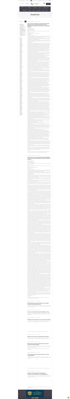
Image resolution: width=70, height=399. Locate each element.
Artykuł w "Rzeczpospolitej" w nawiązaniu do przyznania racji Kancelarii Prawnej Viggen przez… (37, 373)
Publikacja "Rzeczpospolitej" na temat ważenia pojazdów (39, 319)
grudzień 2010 (21, 112)
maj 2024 (20, 53)
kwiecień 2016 (21, 77)
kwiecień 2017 (21, 70)
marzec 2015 (21, 85)
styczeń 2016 (21, 79)
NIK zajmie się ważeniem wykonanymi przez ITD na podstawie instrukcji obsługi (38, 344)
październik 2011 (21, 108)
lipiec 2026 (21, 39)
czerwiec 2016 (21, 76)
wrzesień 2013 (21, 96)
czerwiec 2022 (21, 58)
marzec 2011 (21, 111)
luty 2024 (20, 54)
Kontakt (46, 10)
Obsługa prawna (29, 7)
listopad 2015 (21, 80)
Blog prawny (39, 7)
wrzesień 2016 (21, 74)
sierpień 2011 (21, 109)
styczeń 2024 (21, 55)
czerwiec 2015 (21, 83)
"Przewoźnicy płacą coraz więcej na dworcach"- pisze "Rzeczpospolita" (38, 355)
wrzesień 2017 (21, 67)
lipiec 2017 (21, 68)
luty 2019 (20, 61)
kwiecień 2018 (21, 64)
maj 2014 (20, 91)
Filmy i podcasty (38, 10)
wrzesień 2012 (21, 103)
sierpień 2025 (21, 46)
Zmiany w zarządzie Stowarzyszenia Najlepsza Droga (38, 312)
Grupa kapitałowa (35, 7)
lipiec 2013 (21, 97)
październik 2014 (21, 88)
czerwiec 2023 (21, 56)
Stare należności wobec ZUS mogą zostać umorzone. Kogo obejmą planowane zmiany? (23, 35)
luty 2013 (20, 100)
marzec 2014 (21, 92)
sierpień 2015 (21, 82)
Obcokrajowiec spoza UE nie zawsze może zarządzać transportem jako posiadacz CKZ (38, 303)
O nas (25, 7)
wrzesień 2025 (21, 45)
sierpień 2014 (21, 89)
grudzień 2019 (21, 59)
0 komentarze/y (35, 21)
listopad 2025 (21, 44)
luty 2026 (20, 42)
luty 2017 (20, 71)
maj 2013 (20, 98)
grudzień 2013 (21, 94)
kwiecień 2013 (21, 99)
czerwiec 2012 (21, 105)
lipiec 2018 (21, 62)
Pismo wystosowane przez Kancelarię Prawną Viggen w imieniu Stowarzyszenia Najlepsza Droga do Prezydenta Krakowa (38, 158)
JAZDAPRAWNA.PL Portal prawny (48, 3)
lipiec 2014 (21, 90)
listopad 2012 (21, 102)
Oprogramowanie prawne (45, 7)
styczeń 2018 (21, 65)
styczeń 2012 (21, 106)
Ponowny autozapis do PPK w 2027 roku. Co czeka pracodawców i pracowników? (23, 33)
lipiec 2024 (21, 52)
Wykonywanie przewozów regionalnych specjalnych (38, 336)
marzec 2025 (21, 49)
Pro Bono (43, 10)
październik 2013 (21, 95)
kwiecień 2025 (21, 48)
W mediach (34, 10)
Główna (22, 7)
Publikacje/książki (25, 10)
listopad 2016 (21, 73)
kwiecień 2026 (21, 41)
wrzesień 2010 (21, 114)
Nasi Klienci (29, 10)
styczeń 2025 (21, 50)
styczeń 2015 (21, 86)
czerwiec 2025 (21, 47)
